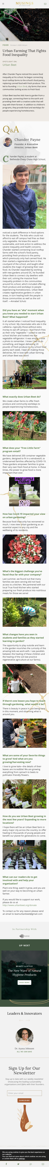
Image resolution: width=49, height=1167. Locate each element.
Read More (24, 982)
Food (6, 45)
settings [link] (22, 1158)
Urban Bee (21, 86)
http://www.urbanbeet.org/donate (20, 905)
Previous (21, 1020)
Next (28, 1020)
